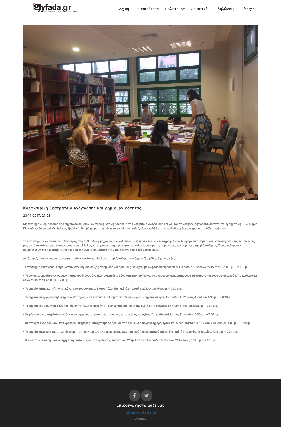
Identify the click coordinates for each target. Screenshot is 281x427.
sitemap (140, 418)
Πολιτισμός (175, 9)
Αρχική (123, 9)
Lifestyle (248, 9)
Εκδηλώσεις (224, 9)
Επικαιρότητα (147, 9)
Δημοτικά (199, 9)
